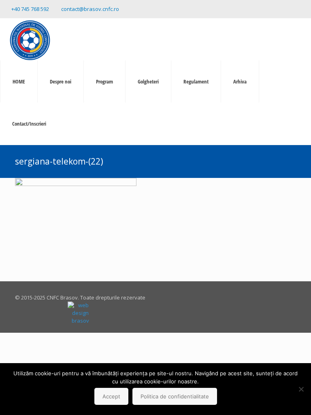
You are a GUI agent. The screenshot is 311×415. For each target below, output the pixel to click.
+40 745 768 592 (30, 9)
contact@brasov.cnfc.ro (90, 9)
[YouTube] (303, 8)
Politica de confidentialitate (175, 396)
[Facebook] (281, 8)
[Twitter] (292, 8)
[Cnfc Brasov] (30, 39)
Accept (111, 396)
